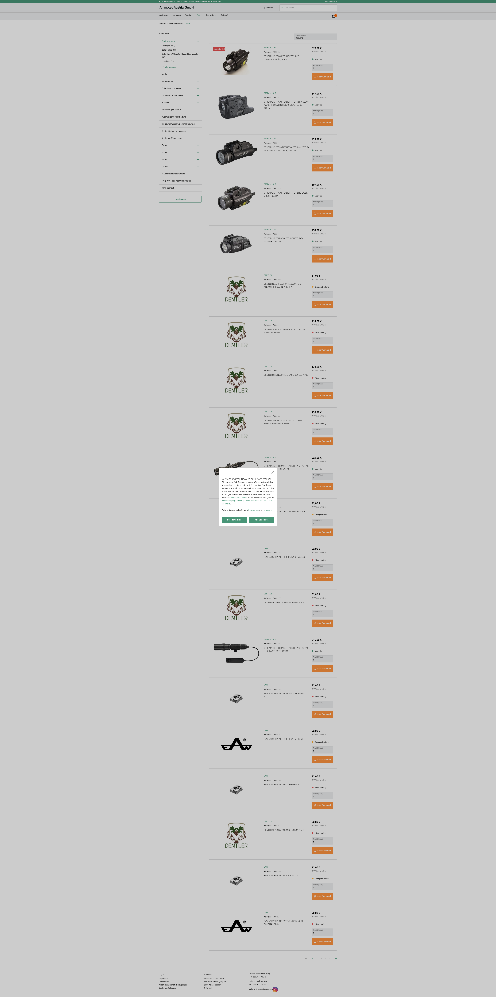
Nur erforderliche (234, 520)
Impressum (267, 510)
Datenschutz (253, 510)
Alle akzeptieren (262, 520)
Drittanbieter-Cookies (238, 498)
